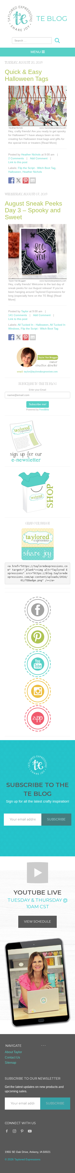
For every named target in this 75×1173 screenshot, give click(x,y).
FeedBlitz (44, 409)
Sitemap (10, 1062)
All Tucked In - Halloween (33, 324)
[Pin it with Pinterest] (25, 180)
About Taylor (13, 1052)
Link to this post (17, 162)
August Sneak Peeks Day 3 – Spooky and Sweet (33, 210)
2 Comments (16, 158)
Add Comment (39, 158)
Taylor (24, 311)
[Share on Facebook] (11, 180)
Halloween (14, 171)
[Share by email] (33, 180)
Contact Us (12, 1057)
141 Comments (17, 315)
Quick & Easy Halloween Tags (26, 75)
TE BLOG (51, 18)
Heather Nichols (31, 154)
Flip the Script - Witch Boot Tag (36, 167)
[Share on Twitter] (18, 180)
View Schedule (37, 921)
